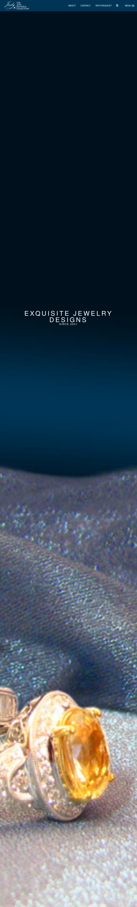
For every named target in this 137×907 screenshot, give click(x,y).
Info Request (104, 5)
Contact (86, 5)
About (72, 5)
